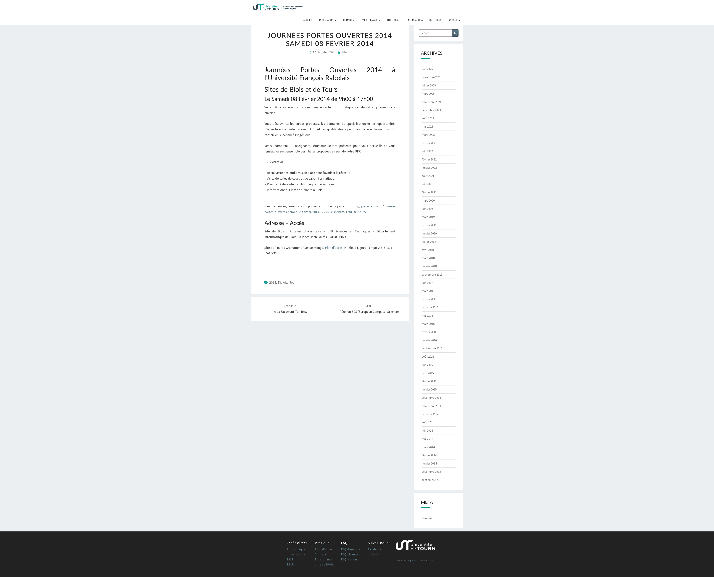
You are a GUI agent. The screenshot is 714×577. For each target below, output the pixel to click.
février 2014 (429, 455)
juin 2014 (427, 430)
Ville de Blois (324, 564)
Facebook (374, 549)
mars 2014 (428, 447)
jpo (292, 282)
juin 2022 (427, 151)
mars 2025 (428, 93)
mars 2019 (428, 217)
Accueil (307, 20)
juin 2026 (427, 69)
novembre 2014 (431, 406)
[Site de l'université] (415, 546)
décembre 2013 (431, 471)
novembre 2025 (431, 77)
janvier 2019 (429, 233)
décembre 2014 (431, 397)
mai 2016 (427, 315)
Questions (435, 20)
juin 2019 (427, 208)
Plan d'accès (324, 549)
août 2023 (428, 118)
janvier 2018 (429, 266)
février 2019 (429, 225)
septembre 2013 (432, 480)
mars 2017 (428, 291)
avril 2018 (428, 250)
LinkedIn (374, 554)
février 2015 (429, 381)
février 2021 (429, 192)
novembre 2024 (431, 102)
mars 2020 (428, 200)
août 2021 (428, 176)
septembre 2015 (432, 348)
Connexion (428, 518)
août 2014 (428, 422)
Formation (348, 20)
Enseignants (324, 559)
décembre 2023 (431, 110)
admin (346, 52)
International (416, 20)
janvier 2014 (429, 463)
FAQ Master (349, 559)
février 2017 (429, 299)
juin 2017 (427, 283)
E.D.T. (290, 564)
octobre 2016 (430, 307)
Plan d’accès (333, 247)
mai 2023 (427, 126)
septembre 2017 (432, 274)
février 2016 (429, 332)
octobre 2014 (430, 414)
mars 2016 (428, 324)
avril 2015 (428, 373)
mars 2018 (428, 258)
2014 (272, 282)
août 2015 (428, 356)
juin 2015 (427, 365)
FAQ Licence (349, 554)
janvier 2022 (429, 167)
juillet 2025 (429, 85)
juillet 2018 (429, 241)
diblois (282, 282)
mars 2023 (428, 134)
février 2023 (429, 143)
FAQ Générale (350, 549)
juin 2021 (427, 184)
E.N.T (290, 559)
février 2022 (429, 159)
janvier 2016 (429, 340)
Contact (321, 554)
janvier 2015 (429, 389)
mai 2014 (427, 439)
